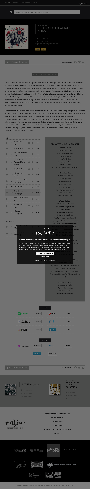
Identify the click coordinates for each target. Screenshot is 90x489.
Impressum (52, 260)
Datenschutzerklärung (41, 260)
